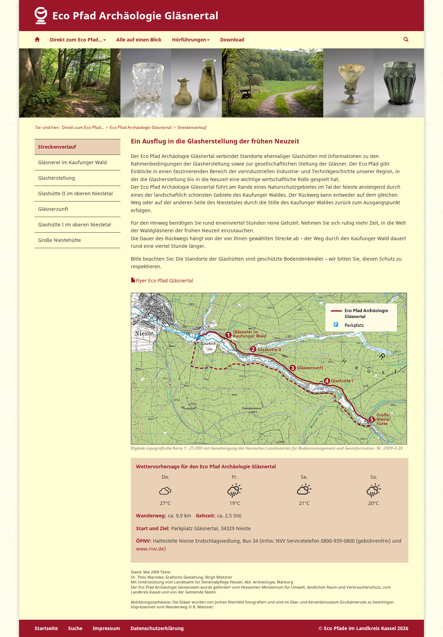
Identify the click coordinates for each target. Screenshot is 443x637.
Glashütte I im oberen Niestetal (74, 224)
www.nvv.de (150, 548)
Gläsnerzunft (53, 209)
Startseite (46, 628)
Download (232, 39)
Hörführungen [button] (189, 39)
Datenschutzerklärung (157, 628)
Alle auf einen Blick (139, 39)
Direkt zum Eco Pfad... (83, 127)
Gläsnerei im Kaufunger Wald (72, 162)
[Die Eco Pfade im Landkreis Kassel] (37, 39)
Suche (75, 628)
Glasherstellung (56, 178)
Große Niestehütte (59, 240)
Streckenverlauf (57, 146)
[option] (69, 83)
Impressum (106, 628)
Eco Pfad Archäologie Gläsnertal (141, 127)
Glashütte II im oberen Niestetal (75, 193)
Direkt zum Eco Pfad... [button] (76, 39)
